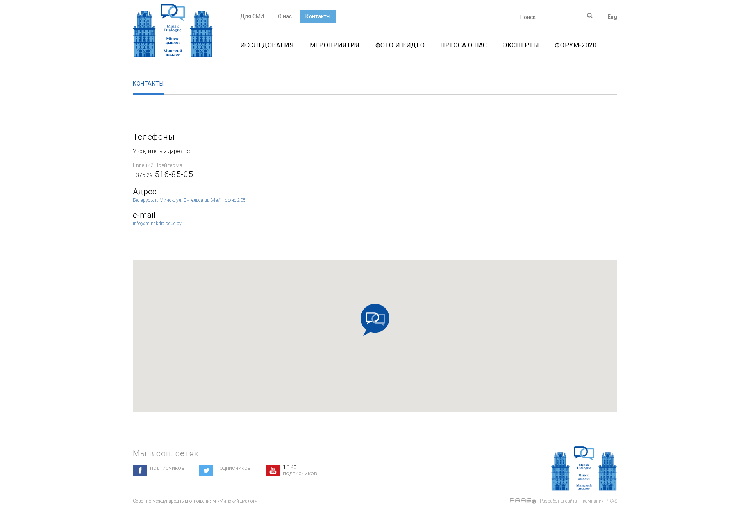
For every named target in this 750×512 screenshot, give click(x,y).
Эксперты (521, 45)
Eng (612, 17)
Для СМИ (252, 16)
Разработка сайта (558, 501)
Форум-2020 (575, 45)
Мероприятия (335, 45)
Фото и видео (400, 45)
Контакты (317, 16)
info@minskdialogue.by (157, 223)
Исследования (267, 45)
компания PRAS (600, 501)
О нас (285, 16)
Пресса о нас (463, 45)
